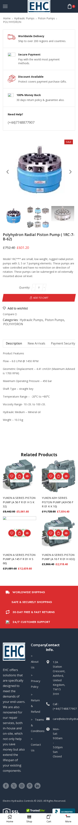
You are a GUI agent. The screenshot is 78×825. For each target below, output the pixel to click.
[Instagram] (22, 786)
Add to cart (41, 297)
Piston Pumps (46, 18)
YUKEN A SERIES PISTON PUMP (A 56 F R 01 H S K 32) (19, 502)
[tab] (14, 343)
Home (7, 18)
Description (14, 343)
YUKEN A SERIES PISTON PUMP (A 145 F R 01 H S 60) (19, 559)
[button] (7, 172)
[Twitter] (14, 786)
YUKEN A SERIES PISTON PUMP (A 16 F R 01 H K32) (58, 557)
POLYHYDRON (12, 22)
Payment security (63, 343)
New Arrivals (36, 343)
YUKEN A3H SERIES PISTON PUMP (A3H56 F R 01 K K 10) (57, 502)
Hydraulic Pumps (24, 18)
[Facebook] (6, 786)
